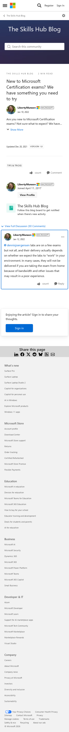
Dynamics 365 (10, 556)
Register (49, 5)
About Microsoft (11, 666)
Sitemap (8, 715)
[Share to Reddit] (34, 354)
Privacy (40, 715)
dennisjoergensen (18, 245)
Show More (16, 129)
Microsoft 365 (10, 562)
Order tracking (10, 452)
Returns (7, 446)
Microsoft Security (12, 550)
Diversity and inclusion (14, 689)
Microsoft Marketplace (14, 631)
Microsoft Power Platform (15, 567)
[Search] (39, 5)
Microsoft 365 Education (15, 504)
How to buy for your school (16, 510)
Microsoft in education (14, 486)
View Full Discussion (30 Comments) (25, 226)
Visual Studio (10, 643)
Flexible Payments (12, 469)
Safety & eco (10, 722)
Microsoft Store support (15, 440)
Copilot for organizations (15, 388)
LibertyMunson (26, 107)
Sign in (19, 328)
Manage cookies (11, 719)
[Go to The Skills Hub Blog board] (11, 208)
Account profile (11, 428)
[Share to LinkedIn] (16, 354)
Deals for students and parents (18, 521)
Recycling (24, 722)
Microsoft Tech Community (16, 625)
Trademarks (44, 719)
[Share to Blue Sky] (41, 354)
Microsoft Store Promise (15, 463)
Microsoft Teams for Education (17, 498)
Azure (7, 602)
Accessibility (9, 695)
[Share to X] (28, 354)
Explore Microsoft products (16, 406)
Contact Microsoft (24, 715)
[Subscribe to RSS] (47, 354)
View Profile (27, 195)
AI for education (11, 527)
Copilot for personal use (15, 394)
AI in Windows (10, 400)
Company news (11, 671)
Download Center (12, 434)
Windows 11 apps (12, 411)
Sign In (60, 5)
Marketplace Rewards (14, 637)
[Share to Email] (53, 354)
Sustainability (10, 701)
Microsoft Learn (11, 614)
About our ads (39, 722)
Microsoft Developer (13, 608)
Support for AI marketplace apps (18, 619)
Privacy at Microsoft (13, 677)
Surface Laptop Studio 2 (15, 382)
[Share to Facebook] (22, 354)
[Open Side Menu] (5, 5)
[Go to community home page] (12, 5)
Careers (7, 660)
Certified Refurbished (13, 458)
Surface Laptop (11, 376)
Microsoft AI (9, 544)
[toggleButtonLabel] (63, 15)
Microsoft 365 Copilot (14, 579)
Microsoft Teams (11, 573)
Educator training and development (20, 515)
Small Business (11, 585)
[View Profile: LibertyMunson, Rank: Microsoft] (11, 109)
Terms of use (28, 719)
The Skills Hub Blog (16, 15)
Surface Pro (9, 370)
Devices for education (14, 492)
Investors (8, 683)
